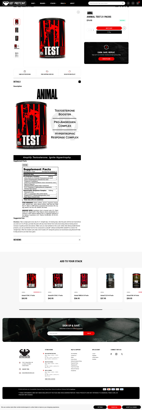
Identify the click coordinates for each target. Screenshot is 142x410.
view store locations (50, 379)
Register (94, 355)
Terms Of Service (75, 368)
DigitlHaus (72, 389)
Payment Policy (74, 363)
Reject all (114, 407)
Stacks (52, 3)
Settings (100, 407)
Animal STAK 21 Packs (28, 295)
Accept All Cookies (131, 407)
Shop (33, 3)
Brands (42, 3)
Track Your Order (75, 366)
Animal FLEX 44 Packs (107, 295)
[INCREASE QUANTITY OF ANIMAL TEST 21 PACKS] (93, 30)
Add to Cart (31, 278)
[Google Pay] (109, 32)
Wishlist (94, 359)
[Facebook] (120, 6)
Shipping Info (74, 364)
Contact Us (73, 355)
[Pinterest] (122, 6)
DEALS (63, 3)
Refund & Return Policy (76, 361)
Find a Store (74, 359)
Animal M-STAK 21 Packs (55, 295)
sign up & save (106, 59)
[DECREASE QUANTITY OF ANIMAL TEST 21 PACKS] (89, 30)
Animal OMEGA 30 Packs (81, 295)
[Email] (128, 6)
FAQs (72, 357)
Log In (93, 353)
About (72, 3)
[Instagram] (116, 354)
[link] (37, 292)
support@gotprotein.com (28, 372)
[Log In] (128, 3)
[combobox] (104, 3)
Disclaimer (73, 370)
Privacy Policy (48, 389)
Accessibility (74, 353)
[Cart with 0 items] (133, 3)
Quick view (31, 282)
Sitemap (64, 389)
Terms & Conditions (56, 389)
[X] (125, 6)
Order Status (95, 357)
